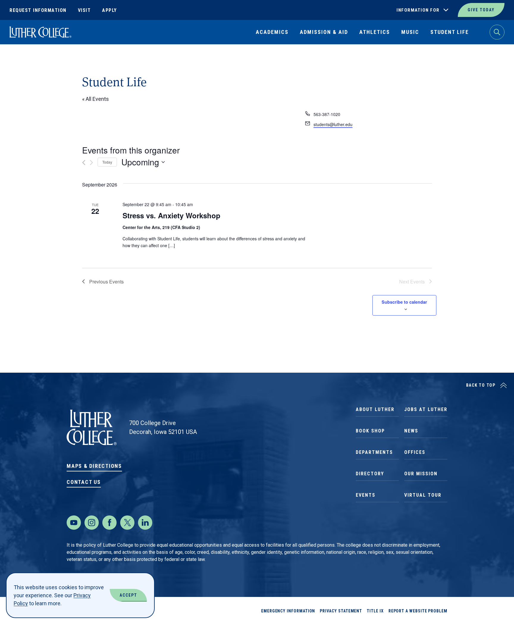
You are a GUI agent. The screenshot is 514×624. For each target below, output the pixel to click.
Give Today (481, 9)
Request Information (38, 10)
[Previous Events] (83, 162)
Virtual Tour (422, 495)
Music (410, 32)
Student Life (449, 32)
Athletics (374, 32)
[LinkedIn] (145, 522)
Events (365, 495)
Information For (418, 10)
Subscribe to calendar (404, 302)
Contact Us (84, 482)
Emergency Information (288, 611)
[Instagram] (91, 522)
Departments (374, 452)
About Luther (375, 409)
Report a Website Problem (417, 611)
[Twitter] (127, 522)
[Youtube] (74, 522)
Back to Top (481, 385)
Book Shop (370, 431)
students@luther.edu (333, 124)
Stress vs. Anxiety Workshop (171, 215)
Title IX (375, 611)
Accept (128, 595)
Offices (414, 452)
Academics (272, 32)
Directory (370, 473)
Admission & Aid (324, 32)
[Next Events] (91, 162)
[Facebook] (109, 522)
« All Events (95, 99)
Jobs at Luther (425, 409)
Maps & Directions (94, 466)
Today (107, 161)
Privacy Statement (341, 611)
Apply (109, 10)
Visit (84, 10)
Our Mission (421, 473)
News (411, 431)
